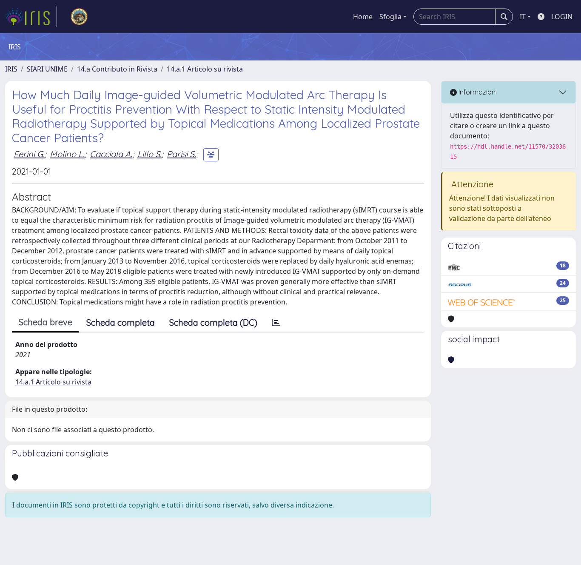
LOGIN (561, 16)
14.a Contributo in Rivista (117, 69)
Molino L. (67, 154)
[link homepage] (31, 16)
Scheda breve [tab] (45, 322)
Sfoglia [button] (390, 16)
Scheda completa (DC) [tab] (213, 322)
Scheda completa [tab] (120, 322)
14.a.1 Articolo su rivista (205, 69)
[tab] (276, 323)
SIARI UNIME (47, 69)
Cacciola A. (111, 154)
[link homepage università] (79, 16)
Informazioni (477, 92)
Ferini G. (29, 154)
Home (363, 16)
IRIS (11, 69)
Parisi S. (181, 154)
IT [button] (523, 16)
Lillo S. (149, 154)
